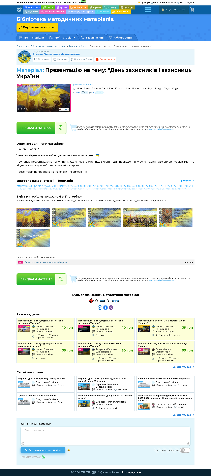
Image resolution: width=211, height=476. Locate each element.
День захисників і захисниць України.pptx (46, 262)
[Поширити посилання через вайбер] (111, 307)
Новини (21, 2)
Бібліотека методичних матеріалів (47, 46)
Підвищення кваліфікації (48, 2)
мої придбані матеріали (161, 129)
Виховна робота (77, 46)
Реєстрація (179, 9)
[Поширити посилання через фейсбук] (105, 307)
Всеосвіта (22, 46)
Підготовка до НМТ (75, 2)
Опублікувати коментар (43, 450)
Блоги (29, 2)
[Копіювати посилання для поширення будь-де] (100, 307)
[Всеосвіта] (19, 9)
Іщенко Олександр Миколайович (56, 54)
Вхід (168, 9)
